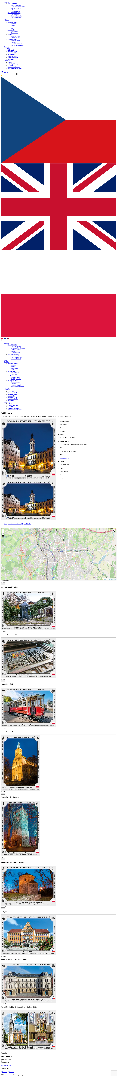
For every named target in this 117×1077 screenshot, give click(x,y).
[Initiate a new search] (114, 530)
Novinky (6, 47)
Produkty (6, 20)
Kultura (13, 25)
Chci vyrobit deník (16, 17)
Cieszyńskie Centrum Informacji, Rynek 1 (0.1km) (17, 524)
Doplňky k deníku (16, 37)
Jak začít (6, 2)
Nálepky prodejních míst (17, 45)
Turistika (13, 23)
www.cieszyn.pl (64, 458)
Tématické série (15, 31)
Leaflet (105, 579)
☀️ (1, 75)
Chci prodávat (15, 14)
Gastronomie (14, 27)
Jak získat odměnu (16, 8)
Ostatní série (14, 33)
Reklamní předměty (16, 43)
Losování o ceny (15, 11)
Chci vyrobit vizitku (16, 16)
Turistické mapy (15, 40)
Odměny (13, 10)
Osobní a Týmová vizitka (18, 6)
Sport (12, 28)
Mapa (5, 19)
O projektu (7, 48)
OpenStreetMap (112, 579)
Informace (7, 60)
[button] (3, 530)
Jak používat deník (16, 5)
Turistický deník (15, 36)
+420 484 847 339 (6, 1065)
